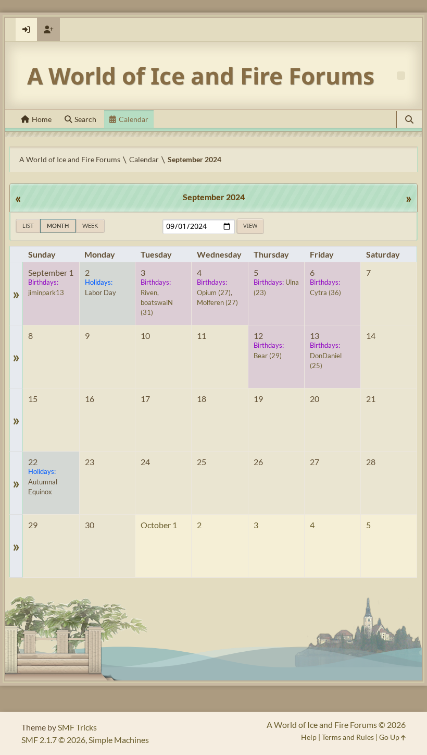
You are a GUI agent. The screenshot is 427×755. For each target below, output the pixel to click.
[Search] (409, 119)
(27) (214, 292)
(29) (268, 355)
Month (58, 225)
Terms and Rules (348, 737)
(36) (325, 292)
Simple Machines (119, 740)
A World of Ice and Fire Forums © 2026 (336, 724)
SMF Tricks (77, 727)
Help (309, 737)
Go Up (390, 737)
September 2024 (214, 197)
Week (90, 225)
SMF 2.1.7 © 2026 (53, 740)
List (27, 225)
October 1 (159, 525)
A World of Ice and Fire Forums (200, 75)
